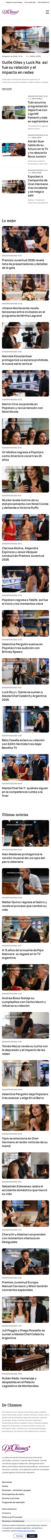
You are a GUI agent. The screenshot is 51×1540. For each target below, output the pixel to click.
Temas (5, 1486)
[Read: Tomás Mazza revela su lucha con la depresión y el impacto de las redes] (25, 1025)
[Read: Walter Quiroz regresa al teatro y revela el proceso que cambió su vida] (25, 881)
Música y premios (14, 1253)
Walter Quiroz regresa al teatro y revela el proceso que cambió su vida (24, 906)
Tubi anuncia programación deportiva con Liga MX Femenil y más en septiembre (38, 112)
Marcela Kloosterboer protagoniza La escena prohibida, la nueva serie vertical (25, 360)
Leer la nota (7, 88)
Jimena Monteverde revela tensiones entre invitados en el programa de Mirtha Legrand (23, 312)
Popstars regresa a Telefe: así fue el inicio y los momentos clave (25, 602)
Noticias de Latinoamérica (18, 1349)
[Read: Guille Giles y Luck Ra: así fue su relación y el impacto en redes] (25, 39)
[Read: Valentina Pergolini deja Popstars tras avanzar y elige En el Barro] (25, 1073)
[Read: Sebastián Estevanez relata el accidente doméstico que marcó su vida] (25, 1165)
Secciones (7, 1482)
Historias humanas (15, 873)
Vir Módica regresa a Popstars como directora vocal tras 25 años (23, 456)
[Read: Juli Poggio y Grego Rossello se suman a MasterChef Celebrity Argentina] (25, 1309)
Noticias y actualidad (11, 148)
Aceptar (32, 1536)
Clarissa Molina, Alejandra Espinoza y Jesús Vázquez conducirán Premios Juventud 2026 (23, 553)
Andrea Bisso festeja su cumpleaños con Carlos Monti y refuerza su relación (24, 1002)
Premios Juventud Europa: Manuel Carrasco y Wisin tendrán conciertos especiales (25, 1286)
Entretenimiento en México (14, 111)
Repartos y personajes (14, 2)
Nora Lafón (36, 138)
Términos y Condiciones (13, 1521)
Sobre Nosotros (43, 2)
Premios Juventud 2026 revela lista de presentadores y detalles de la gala (25, 264)
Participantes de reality (13, 1494)
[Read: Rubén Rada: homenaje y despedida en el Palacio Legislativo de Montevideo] (25, 1357)
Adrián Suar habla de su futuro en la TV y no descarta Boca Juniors (38, 148)
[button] (47, 12)
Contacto (6, 1513)
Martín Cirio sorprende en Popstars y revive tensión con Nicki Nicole (22, 408)
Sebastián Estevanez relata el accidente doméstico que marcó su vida (24, 1190)
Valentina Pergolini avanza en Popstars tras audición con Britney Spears (22, 648)
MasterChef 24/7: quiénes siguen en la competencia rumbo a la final (25, 792)
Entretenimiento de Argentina (19, 31)
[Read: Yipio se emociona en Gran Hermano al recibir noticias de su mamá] (25, 1117)
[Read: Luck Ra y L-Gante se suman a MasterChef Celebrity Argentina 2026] (25, 671)
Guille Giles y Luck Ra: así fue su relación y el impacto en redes (25, 67)
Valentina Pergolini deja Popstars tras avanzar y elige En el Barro (25, 1096)
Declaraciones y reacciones (19, 279)
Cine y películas (30, 2)
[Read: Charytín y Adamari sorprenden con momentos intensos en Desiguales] (25, 1213)
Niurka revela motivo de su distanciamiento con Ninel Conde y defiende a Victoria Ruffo (25, 504)
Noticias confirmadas (16, 663)
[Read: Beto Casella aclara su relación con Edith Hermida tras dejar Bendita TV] (25, 719)
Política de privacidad (26, 1531)
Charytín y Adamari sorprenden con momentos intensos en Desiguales (24, 1238)
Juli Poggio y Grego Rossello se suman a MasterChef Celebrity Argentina (23, 1334)
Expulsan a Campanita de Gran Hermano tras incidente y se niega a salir (38, 186)
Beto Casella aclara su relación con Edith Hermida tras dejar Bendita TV (23, 744)
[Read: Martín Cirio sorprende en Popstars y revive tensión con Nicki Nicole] (25, 383)
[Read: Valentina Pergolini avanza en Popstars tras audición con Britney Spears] (25, 623)
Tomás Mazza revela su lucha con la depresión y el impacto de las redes (25, 1050)
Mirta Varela (37, 99)
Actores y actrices (10, 1498)
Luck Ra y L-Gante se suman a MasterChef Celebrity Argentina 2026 (24, 696)
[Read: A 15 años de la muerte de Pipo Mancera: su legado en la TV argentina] (25, 929)
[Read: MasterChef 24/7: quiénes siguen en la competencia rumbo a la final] (25, 767)
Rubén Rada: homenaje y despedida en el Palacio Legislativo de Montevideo (20, 1382)
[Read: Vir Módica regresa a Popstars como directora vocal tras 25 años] (25, 431)
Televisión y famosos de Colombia (12, 185)
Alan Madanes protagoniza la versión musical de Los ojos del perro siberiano (23, 858)
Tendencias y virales (15, 570)
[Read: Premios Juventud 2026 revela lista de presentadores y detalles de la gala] (25, 239)
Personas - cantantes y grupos (16, 1490)
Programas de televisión (13, 1502)
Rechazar (19, 1536)
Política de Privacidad (12, 1517)
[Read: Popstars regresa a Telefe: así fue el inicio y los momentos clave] (25, 579)
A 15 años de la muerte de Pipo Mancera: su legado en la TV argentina (23, 954)
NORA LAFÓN (35, 56)
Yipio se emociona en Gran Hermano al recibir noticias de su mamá (25, 1142)
